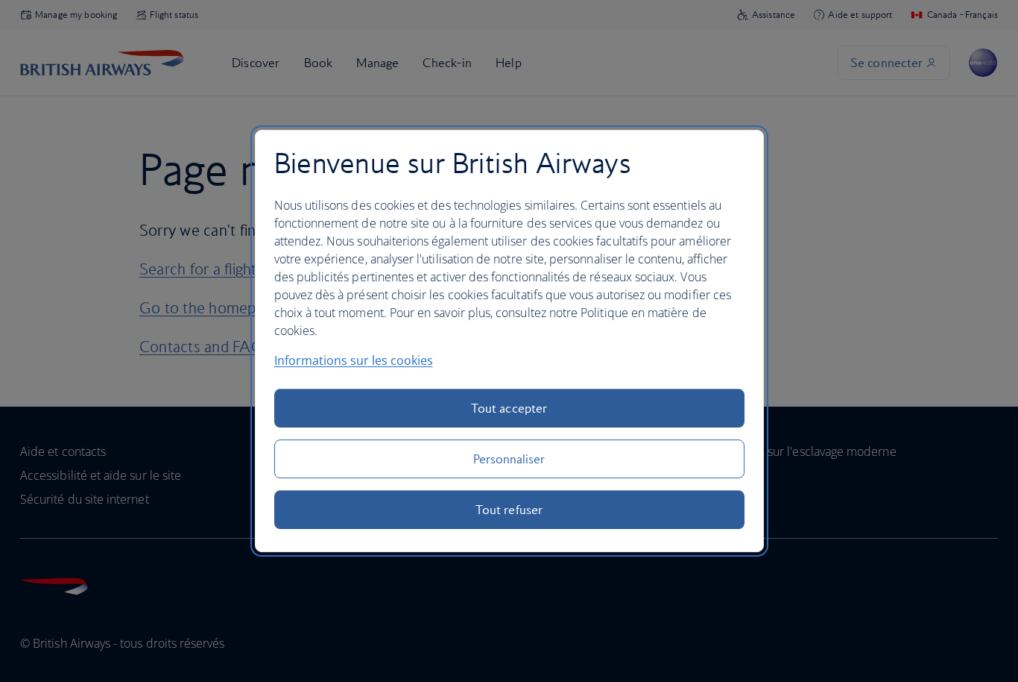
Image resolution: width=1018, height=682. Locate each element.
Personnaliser (509, 458)
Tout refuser (509, 509)
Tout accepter (509, 408)
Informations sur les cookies (353, 360)
